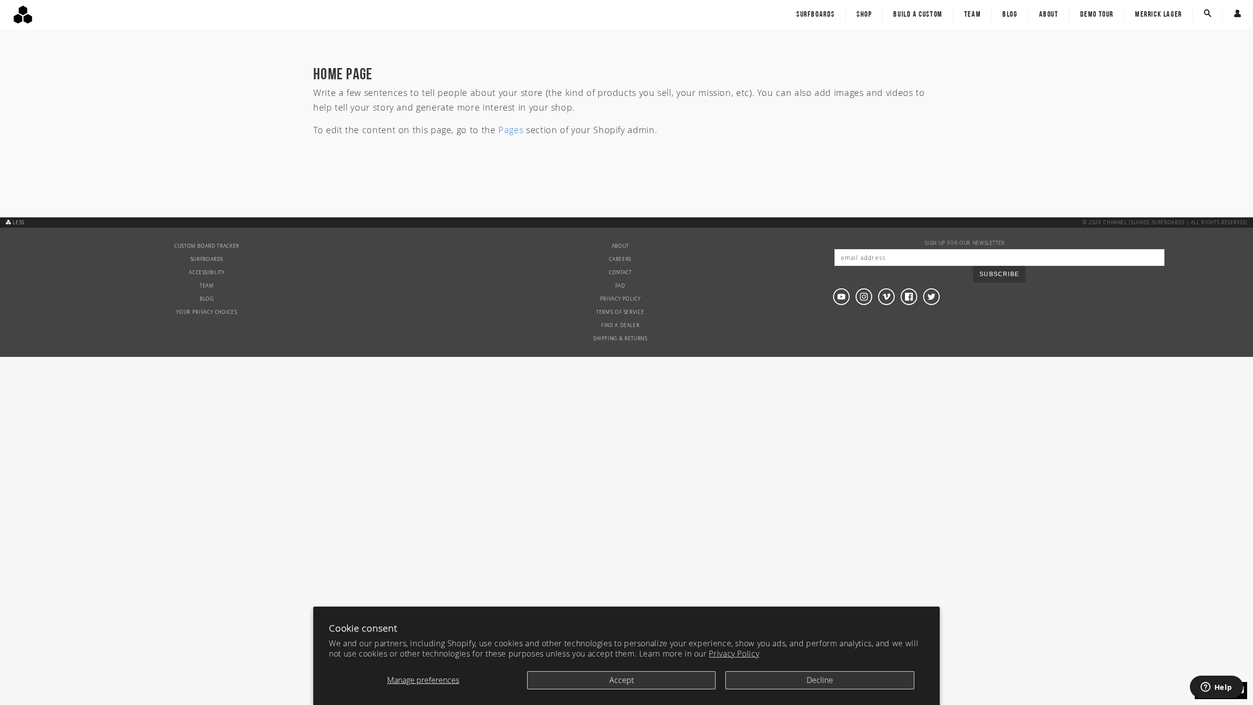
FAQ (620, 285)
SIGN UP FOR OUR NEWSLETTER (965, 243)
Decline (820, 680)
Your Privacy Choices (206, 312)
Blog (1009, 15)
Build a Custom (917, 15)
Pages (510, 130)
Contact (620, 272)
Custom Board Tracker (206, 246)
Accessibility (206, 272)
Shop (864, 15)
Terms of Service (620, 312)
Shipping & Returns (620, 338)
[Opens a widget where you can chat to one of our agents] (1216, 688)
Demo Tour (1097, 15)
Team (972, 15)
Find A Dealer (620, 325)
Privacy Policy (734, 653)
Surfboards (815, 15)
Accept (621, 680)
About (1049, 15)
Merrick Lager (1158, 15)
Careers (620, 259)
